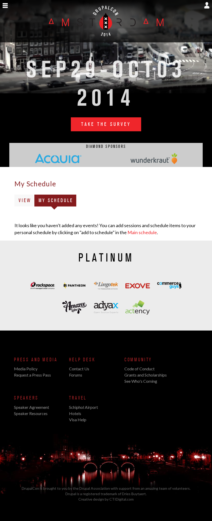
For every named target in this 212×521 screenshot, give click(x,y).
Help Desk (82, 360)
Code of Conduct (139, 368)
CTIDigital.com (121, 499)
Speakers (26, 398)
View (25, 200)
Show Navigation (5, 5)
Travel (78, 398)
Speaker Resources (31, 413)
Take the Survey (106, 124)
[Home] (106, 39)
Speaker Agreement (31, 407)
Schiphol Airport (83, 407)
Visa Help (77, 419)
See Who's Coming (140, 381)
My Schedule (57, 201)
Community (138, 360)
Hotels (75, 413)
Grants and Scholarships (145, 374)
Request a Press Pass (32, 374)
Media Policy (25, 368)
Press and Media (35, 360)
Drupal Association (94, 488)
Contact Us (79, 368)
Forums (75, 374)
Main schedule (142, 232)
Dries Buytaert (134, 494)
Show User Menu (206, 5)
